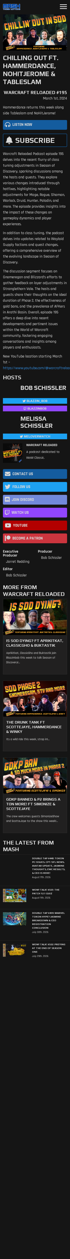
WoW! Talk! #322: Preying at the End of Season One (48, 948)
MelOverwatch (37, 436)
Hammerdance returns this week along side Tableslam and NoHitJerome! (33, 110)
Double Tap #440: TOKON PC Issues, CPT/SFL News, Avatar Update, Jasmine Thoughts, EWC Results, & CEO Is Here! (48, 866)
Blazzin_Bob (37, 401)
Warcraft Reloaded (41, 445)
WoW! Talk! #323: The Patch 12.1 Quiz (46, 891)
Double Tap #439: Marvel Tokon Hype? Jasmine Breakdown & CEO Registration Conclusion (48, 920)
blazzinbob (36, 408)
